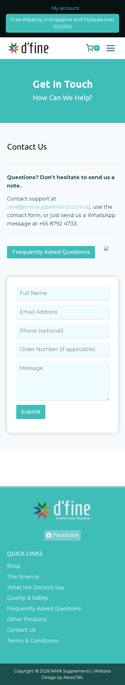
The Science (23, 577)
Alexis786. (73, 677)
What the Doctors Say (35, 587)
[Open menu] (110, 48)
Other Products (27, 619)
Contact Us (21, 630)
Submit (31, 412)
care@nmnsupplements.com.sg (48, 207)
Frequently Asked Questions (44, 608)
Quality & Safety (27, 598)
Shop (13, 566)
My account (65, 8)
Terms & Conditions (32, 641)
